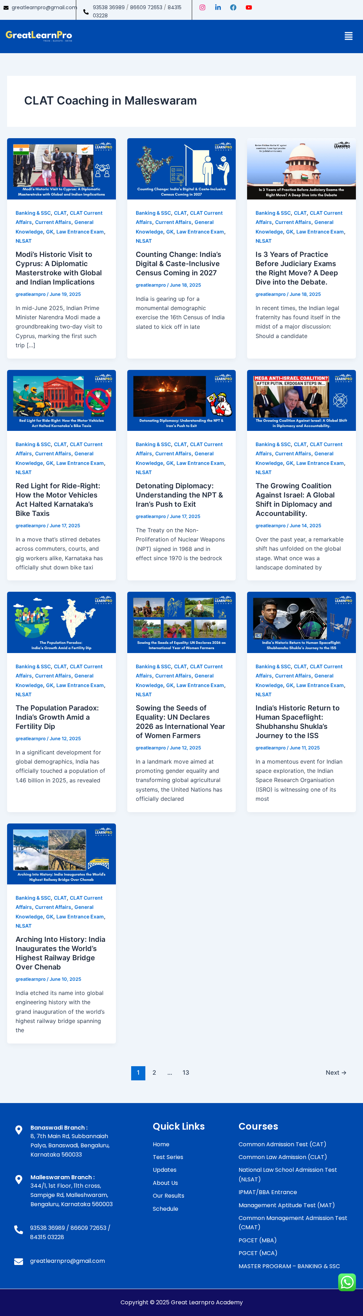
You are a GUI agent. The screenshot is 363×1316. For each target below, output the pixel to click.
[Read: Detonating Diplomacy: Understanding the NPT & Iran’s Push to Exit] (181, 399)
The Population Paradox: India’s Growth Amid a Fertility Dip (57, 717)
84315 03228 (47, 1237)
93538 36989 (109, 7)
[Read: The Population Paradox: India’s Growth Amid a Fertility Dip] (61, 621)
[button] (349, 36)
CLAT (60, 213)
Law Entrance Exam (80, 232)
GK (49, 232)
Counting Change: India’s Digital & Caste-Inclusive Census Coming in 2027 (178, 263)
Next (336, 1072)
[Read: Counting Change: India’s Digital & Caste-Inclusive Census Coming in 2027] (181, 168)
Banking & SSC (33, 213)
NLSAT (24, 241)
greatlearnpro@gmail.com (44, 7)
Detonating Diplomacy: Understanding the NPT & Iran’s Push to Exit (179, 495)
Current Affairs (53, 222)
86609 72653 (146, 7)
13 (186, 1072)
